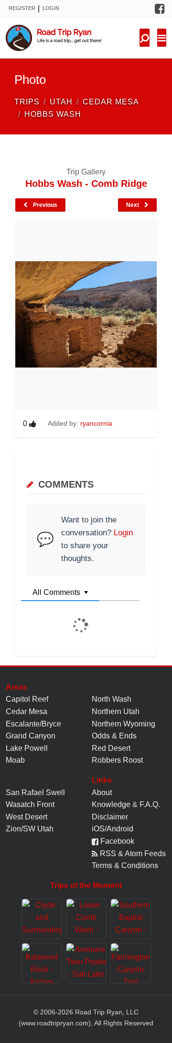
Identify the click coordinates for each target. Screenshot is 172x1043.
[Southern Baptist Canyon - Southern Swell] (130, 919)
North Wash (111, 699)
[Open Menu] (161, 38)
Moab (15, 760)
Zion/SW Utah (30, 829)
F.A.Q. (150, 804)
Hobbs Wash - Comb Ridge (86, 183)
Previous (44, 205)
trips (27, 102)
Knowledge (111, 804)
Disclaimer (110, 817)
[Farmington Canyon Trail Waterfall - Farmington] (130, 963)
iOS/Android (112, 829)
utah (61, 102)
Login (51, 8)
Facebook (116, 841)
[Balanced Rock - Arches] (42, 963)
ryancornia (96, 423)
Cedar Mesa (26, 711)
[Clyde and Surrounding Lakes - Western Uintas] (42, 919)
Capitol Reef (27, 699)
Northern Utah (116, 711)
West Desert (26, 817)
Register (22, 8)
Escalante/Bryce (33, 724)
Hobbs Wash (52, 114)
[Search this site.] (145, 38)
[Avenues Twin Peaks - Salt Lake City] (86, 963)
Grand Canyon (30, 736)
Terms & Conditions (125, 865)
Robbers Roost (117, 760)
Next (133, 205)
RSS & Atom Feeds (132, 853)
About (102, 792)
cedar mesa (111, 102)
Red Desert (111, 748)
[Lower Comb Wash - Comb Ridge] (86, 919)
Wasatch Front (30, 804)
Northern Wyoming (123, 724)
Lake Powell (27, 748)
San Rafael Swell (35, 792)
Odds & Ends (114, 736)
